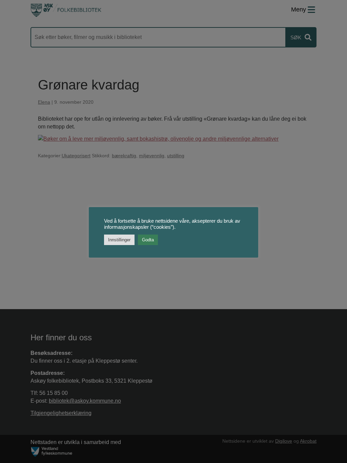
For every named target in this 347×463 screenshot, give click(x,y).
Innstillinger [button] (119, 239)
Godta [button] (148, 239)
